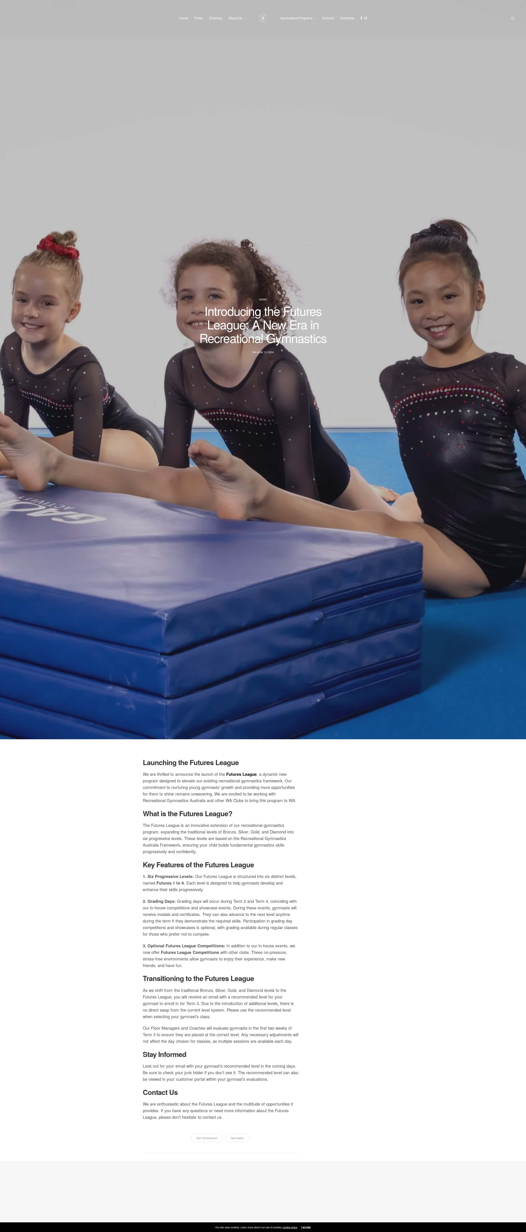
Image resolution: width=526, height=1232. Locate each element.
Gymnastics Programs (296, 18)
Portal (198, 18)
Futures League (241, 774)
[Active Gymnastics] (263, 18)
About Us (235, 18)
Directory (215, 18)
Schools (328, 18)
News (263, 299)
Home (183, 18)
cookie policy (290, 1227)
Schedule (347, 18)
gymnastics (237, 1138)
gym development (206, 1138)
